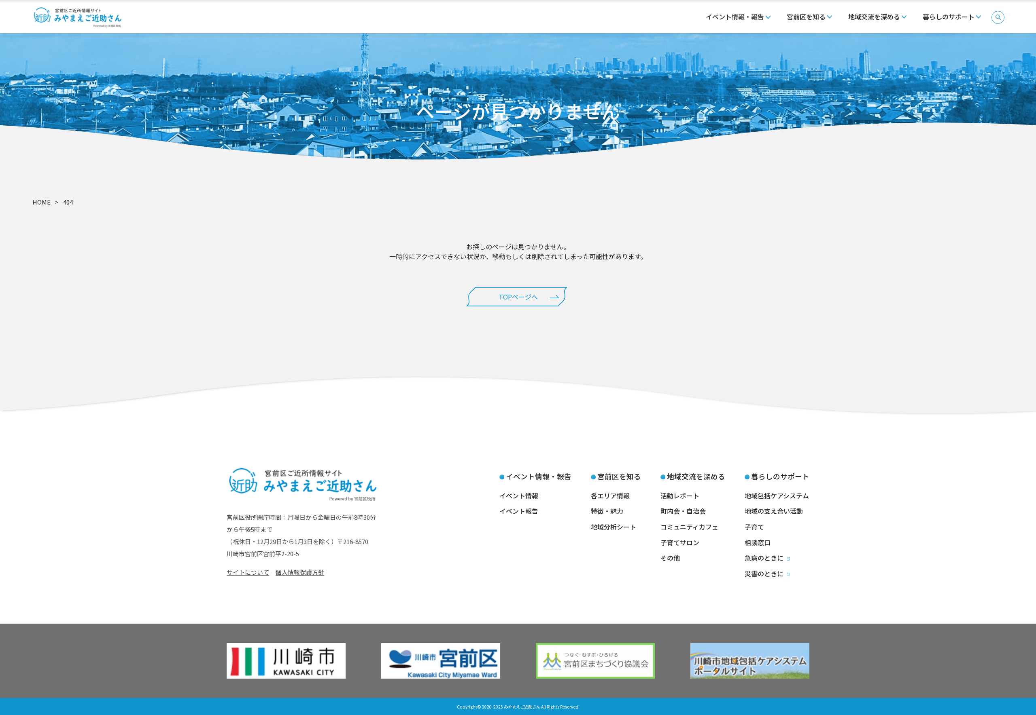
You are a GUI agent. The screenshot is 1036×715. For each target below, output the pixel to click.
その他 (670, 558)
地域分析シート (613, 527)
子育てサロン (679, 542)
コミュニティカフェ (689, 527)
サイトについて (248, 572)
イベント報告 (518, 511)
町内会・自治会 (683, 511)
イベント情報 (518, 495)
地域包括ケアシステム (777, 495)
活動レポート (679, 495)
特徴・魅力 (607, 511)
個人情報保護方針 (300, 572)
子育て (754, 527)
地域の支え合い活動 (774, 511)
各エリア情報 (610, 495)
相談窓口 (758, 542)
